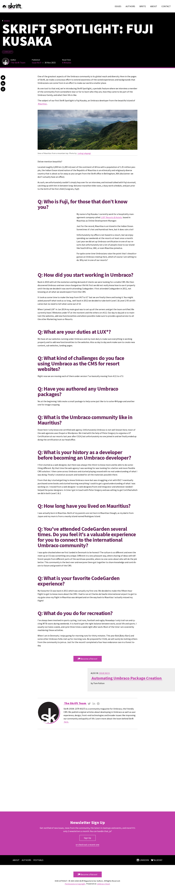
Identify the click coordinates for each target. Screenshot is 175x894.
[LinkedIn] (94, 703)
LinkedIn (144, 860)
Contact (166, 6)
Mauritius (42, 103)
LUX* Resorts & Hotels (111, 217)
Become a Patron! (88, 658)
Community (7, 52)
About (153, 6)
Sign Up (87, 838)
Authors (130, 6)
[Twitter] (89, 703)
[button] (3, 77)
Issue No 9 (36, 62)
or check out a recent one (87, 844)
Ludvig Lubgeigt (84, 153)
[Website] (98, 703)
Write (142, 6)
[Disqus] (87, 770)
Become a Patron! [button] (88, 874)
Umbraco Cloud (103, 884)
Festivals (38, 860)
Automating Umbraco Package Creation (127, 678)
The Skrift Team (18, 62)
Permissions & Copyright (75, 884)
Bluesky (158, 860)
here (66, 721)
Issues (118, 6)
